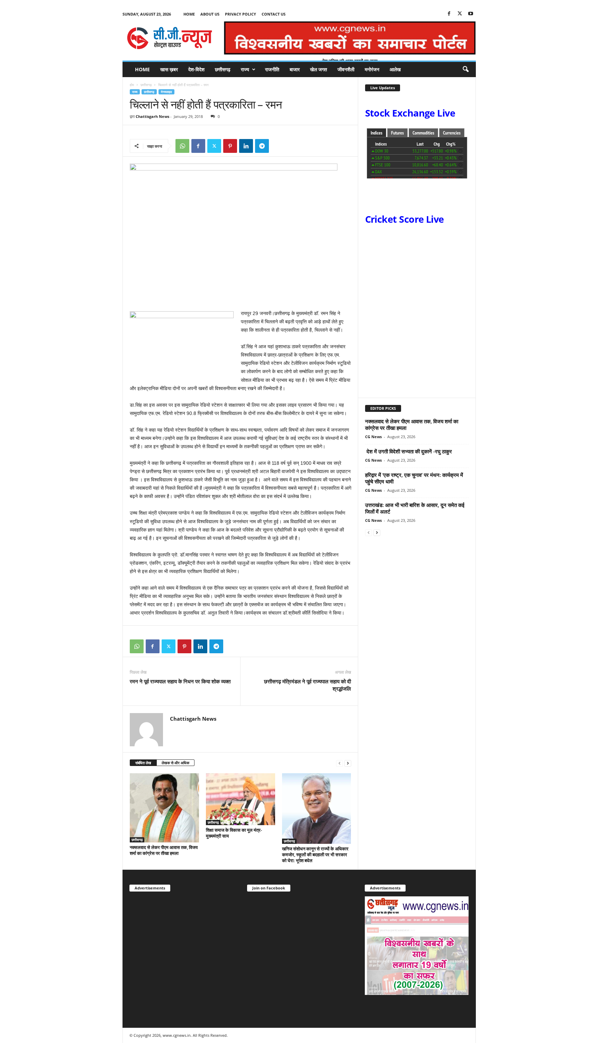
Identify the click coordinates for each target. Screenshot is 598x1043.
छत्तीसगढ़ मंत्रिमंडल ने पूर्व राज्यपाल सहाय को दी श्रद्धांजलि (307, 685)
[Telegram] (262, 146)
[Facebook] (449, 14)
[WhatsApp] (182, 146)
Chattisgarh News (152, 116)
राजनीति (272, 69)
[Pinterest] (230, 146)
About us (209, 14)
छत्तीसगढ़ (222, 69)
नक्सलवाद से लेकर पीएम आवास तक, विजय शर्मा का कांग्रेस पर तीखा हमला (164, 850)
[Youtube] (470, 14)
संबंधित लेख (143, 762)
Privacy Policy (240, 14)
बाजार (295, 69)
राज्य (245, 69)
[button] (465, 69)
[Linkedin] (246, 146)
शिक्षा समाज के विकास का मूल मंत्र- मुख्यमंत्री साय (234, 833)
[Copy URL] (278, 146)
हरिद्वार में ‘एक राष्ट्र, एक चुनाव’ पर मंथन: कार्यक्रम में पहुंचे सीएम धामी (414, 478)
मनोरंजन (372, 69)
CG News (373, 436)
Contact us (274, 14)
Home (189, 14)
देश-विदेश (196, 69)
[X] (460, 14)
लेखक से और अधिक (175, 762)
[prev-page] (339, 763)
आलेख (395, 69)
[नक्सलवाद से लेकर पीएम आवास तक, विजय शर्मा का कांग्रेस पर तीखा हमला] (164, 807)
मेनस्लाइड (166, 92)
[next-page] (347, 763)
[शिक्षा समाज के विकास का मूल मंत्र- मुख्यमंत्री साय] (240, 799)
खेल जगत (318, 69)
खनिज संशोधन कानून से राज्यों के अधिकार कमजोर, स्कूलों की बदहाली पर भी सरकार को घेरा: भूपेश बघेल (315, 855)
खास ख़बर (169, 69)
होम (132, 84)
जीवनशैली (345, 69)
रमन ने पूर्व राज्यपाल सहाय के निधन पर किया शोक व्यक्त (180, 681)
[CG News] (170, 38)
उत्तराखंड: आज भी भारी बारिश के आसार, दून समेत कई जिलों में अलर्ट (414, 508)
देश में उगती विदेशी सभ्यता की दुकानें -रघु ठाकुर (408, 451)
